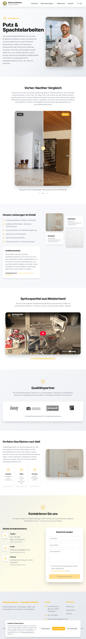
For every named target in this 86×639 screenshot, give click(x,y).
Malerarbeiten (29, 273)
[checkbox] (49, 566)
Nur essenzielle (72, 628)
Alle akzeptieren (58, 628)
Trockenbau (20, 273)
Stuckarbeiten (9, 275)
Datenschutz (70, 610)
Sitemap (69, 614)
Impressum (70, 607)
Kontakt (70, 3)
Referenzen (61, 3)
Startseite (34, 3)
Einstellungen (45, 628)
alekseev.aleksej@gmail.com (20, 550)
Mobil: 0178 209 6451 (17, 540)
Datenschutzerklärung (59, 571)
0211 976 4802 (15, 537)
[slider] (43, 148)
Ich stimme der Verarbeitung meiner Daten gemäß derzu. (64, 568)
